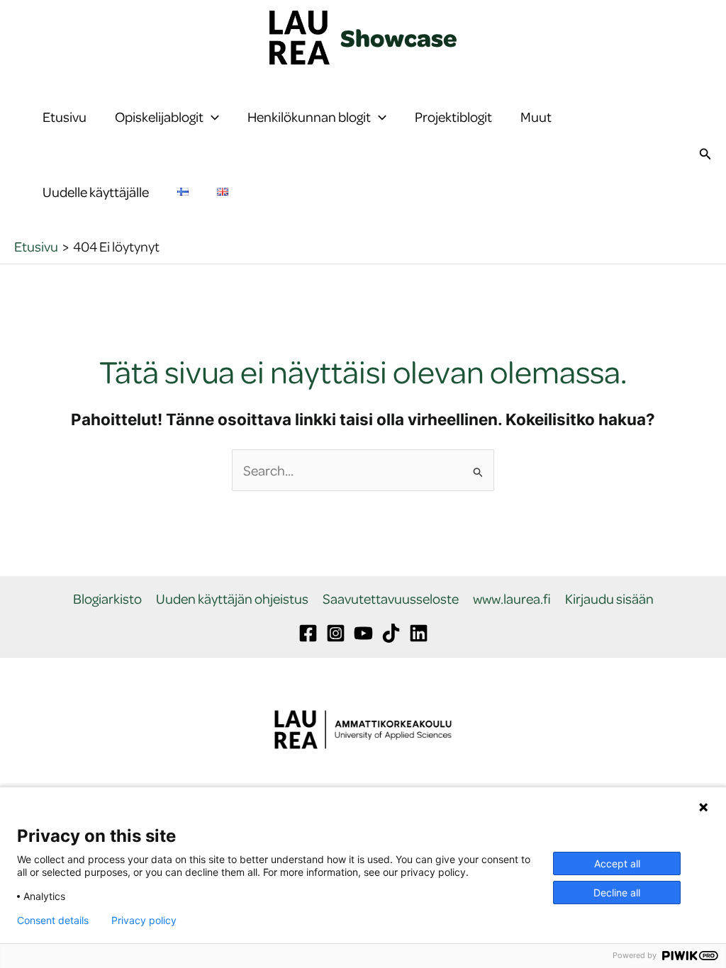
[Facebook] (308, 633)
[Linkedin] (418, 633)
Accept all (617, 863)
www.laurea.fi (512, 599)
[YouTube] (363, 633)
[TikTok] (391, 633)
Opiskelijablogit (159, 116)
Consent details (53, 920)
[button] (211, 117)
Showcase (398, 38)
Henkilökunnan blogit (309, 116)
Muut (536, 116)
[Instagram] (335, 633)
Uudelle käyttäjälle (96, 191)
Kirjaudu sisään (609, 599)
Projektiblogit (453, 116)
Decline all (616, 893)
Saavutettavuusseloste (391, 599)
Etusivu (64, 116)
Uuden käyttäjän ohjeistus (232, 599)
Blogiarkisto (107, 599)
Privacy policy (144, 920)
